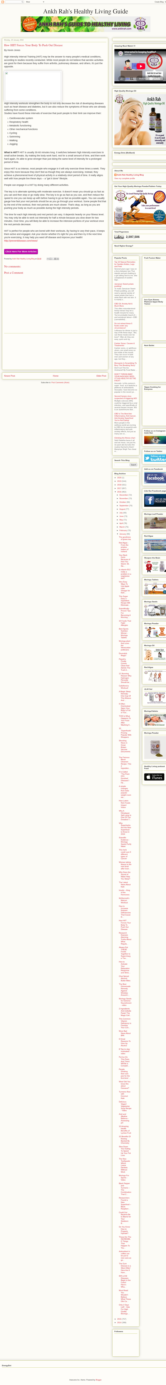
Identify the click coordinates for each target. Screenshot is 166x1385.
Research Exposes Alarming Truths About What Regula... (125, 938)
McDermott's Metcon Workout (124, 900)
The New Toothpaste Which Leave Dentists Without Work (124, 1165)
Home (55, 376)
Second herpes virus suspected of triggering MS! (125, 397)
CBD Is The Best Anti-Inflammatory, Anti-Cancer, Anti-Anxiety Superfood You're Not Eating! (125, 417)
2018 (119, 485)
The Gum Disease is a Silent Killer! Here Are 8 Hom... (125, 1268)
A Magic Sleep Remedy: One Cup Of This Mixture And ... (125, 695)
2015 (119, 1319)
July (121, 513)
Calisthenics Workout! (124, 687)
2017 (119, 488)
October (123, 502)
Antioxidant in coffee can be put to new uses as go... (125, 1255)
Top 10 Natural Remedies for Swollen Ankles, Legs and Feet (124, 264)
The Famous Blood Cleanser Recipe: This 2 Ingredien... (125, 762)
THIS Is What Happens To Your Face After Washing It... (125, 720)
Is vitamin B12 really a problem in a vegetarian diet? (125, 573)
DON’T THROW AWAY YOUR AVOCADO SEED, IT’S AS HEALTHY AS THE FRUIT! (125, 377)
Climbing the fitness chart (124, 438)
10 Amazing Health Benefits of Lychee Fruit (125, 1129)
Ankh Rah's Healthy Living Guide (85, 11)
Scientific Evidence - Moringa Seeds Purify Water (125, 842)
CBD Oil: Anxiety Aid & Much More (123, 305)
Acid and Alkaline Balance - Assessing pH (124, 1118)
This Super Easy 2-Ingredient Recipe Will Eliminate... (124, 600)
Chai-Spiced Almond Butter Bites (124, 978)
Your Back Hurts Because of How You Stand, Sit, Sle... (124, 560)
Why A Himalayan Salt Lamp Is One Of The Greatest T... (125, 815)
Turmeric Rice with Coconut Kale (124, 1095)
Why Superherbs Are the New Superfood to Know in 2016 (125, 828)
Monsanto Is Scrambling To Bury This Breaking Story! (125, 364)
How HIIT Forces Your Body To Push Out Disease (125, 924)
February (123, 530)
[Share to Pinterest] (58, 259)
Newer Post (9, 376)
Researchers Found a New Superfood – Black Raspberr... (125, 1203)
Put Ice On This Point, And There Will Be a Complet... (124, 1061)
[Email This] (48, 259)
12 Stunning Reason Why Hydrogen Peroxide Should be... (125, 677)
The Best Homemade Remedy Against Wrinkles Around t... (124, 989)
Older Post (101, 376)
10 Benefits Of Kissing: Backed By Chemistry (125, 1139)
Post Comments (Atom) (60, 382)
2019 (119, 481)
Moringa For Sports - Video (124, 1177)
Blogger (98, 1380)
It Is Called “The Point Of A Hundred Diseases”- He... (124, 777)
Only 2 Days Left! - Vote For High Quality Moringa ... (124, 1309)
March (122, 527)
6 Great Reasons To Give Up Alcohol (125, 1042)
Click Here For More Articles (21, 251)
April (121, 523)
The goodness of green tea (125, 538)
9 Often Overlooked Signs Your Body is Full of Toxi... (124, 708)
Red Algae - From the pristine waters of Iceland (124, 547)
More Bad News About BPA (125, 1033)
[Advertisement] (55, 351)
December (124, 495)
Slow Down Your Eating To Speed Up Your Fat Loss (125, 1151)
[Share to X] (53, 259)
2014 (119, 1322)
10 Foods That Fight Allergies (125, 623)
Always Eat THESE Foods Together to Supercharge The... (124, 952)
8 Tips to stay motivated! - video (125, 1051)
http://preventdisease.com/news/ (21, 240)
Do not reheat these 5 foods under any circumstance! (123, 325)
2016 (119, 492)
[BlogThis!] (50, 259)
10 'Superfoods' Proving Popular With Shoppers (125, 732)
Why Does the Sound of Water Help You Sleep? (124, 875)
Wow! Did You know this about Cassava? (124, 1085)
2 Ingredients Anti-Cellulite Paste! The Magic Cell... (125, 1012)
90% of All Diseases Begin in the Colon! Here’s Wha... (125, 1281)
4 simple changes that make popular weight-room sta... (125, 791)
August (122, 509)
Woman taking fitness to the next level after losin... (125, 865)
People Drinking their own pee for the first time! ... (124, 1073)
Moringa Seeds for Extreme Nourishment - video (125, 1002)
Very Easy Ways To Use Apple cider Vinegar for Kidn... (124, 587)
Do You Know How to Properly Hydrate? (124, 1230)
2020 (119, 478)
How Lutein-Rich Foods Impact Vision (124, 804)
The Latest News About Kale (125, 884)
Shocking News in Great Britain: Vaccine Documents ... (124, 747)
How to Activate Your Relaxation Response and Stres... (124, 967)
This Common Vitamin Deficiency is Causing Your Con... (125, 1023)
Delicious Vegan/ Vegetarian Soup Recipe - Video (125, 1106)
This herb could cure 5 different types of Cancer (125, 854)
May (121, 520)
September (124, 506)
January (123, 534)
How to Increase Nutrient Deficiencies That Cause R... (125, 911)
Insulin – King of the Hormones (124, 892)
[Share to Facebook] (55, 259)
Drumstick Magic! (123, 654)
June (121, 516)
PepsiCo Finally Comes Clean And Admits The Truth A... (124, 664)
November (124, 498)
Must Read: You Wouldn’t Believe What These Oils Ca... (125, 1295)
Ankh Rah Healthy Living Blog (130, 175)
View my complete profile (124, 178)
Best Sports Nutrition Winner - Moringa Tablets (123, 633)
